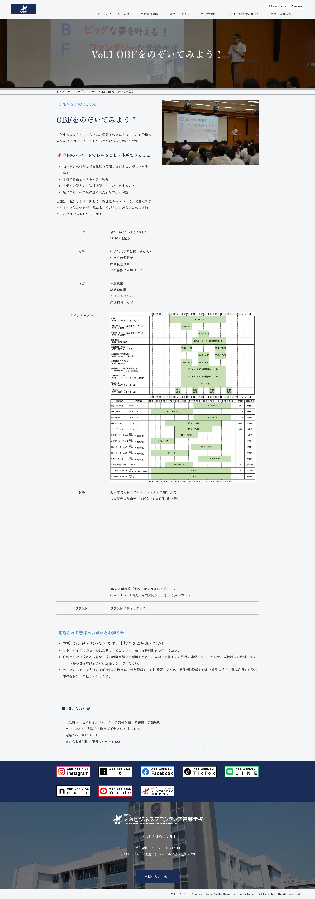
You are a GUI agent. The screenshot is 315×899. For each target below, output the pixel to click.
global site (279, 6)
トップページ (64, 91)
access (298, 6)
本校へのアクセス (157, 876)
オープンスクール (86, 91)
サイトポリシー (180, 894)
